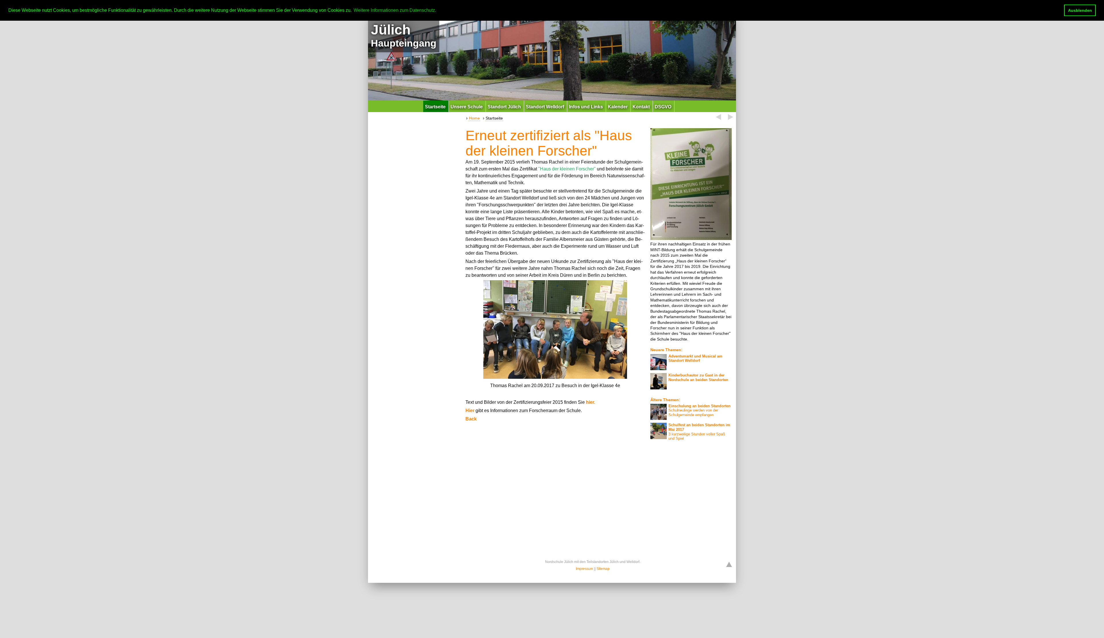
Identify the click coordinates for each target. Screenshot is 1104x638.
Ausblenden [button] (1080, 10)
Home (474, 118)
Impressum (584, 569)
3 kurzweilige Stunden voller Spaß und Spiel (699, 432)
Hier (470, 410)
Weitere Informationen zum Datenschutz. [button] (395, 10)
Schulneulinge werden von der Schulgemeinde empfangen (699, 410)
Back (471, 418)
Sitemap (603, 569)
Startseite (494, 118)
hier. (590, 402)
